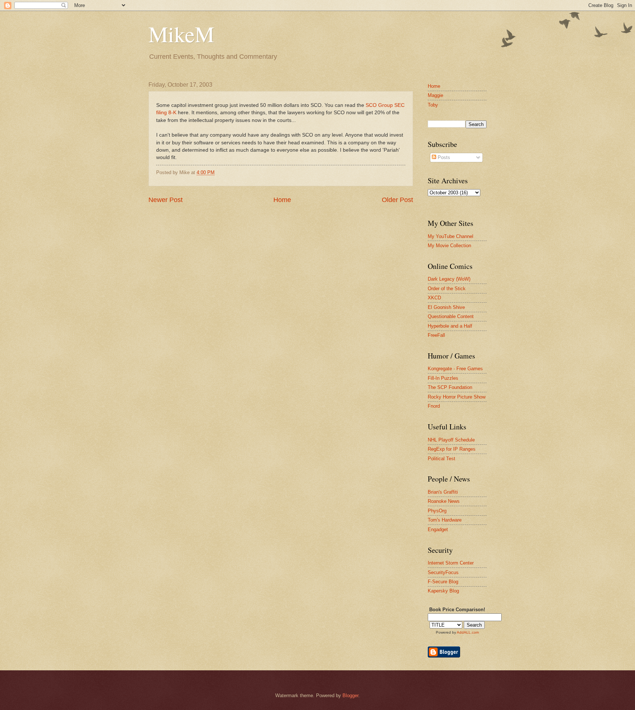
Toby (433, 105)
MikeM (181, 33)
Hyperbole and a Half (450, 326)
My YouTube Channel (450, 236)
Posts (443, 157)
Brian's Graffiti (443, 492)
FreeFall (436, 335)
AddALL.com (468, 632)
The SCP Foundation (450, 387)
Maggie (435, 95)
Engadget (438, 529)
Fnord (434, 406)
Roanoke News (444, 501)
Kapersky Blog (443, 591)
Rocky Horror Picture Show (456, 397)
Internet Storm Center (451, 563)
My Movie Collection (449, 245)
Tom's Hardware (445, 520)
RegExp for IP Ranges (452, 449)
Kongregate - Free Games (455, 368)
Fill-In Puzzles (443, 378)
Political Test (441, 458)
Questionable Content (451, 316)
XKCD (434, 297)
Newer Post (165, 199)
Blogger (350, 695)
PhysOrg (437, 510)
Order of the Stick (447, 288)
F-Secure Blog (443, 581)
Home (282, 199)
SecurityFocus (443, 572)
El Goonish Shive (446, 307)
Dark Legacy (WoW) (449, 279)
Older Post (397, 199)
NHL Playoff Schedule (451, 440)
